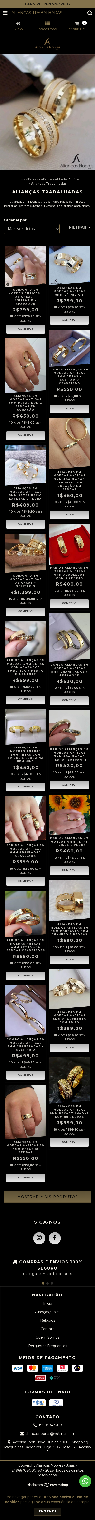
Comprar (69, 319)
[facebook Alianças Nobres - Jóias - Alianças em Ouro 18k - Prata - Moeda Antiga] (55, 1238)
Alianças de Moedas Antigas (60, 179)
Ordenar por (15, 220)
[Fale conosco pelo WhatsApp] (85, 1481)
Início (19, 179)
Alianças (32, 179)
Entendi (48, 1511)
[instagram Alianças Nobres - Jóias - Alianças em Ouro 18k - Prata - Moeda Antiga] (39, 1238)
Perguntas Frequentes (47, 1346)
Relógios (47, 1320)
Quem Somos (47, 1337)
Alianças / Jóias (47, 1312)
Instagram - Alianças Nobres (47, 3)
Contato (48, 1329)
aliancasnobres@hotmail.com (50, 1434)
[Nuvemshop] (47, 1486)
